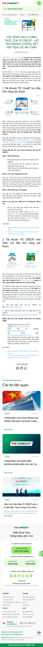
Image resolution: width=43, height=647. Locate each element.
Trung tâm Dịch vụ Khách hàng (27, 297)
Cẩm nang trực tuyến (29, 599)
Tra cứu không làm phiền (10, 617)
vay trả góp (36, 276)
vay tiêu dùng (19, 140)
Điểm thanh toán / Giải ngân (11, 614)
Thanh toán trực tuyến (9, 611)
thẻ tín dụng (15, 214)
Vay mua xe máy (8, 599)
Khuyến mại (26, 605)
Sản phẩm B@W (27, 617)
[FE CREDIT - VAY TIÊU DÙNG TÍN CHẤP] (10, 3)
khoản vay (35, 212)
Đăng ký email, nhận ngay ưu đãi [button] (12, 632)
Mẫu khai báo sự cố (8, 637)
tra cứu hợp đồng (26, 280)
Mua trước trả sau (28, 614)
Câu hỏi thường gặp (29, 597)
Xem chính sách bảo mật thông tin (12, 634)
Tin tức (25, 602)
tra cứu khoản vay (20, 142)
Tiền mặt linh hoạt (8, 597)
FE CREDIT (16, 72)
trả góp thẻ (30, 218)
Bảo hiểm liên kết (28, 611)
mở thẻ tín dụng (30, 140)
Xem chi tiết (8, 429)
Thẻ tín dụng (6, 605)
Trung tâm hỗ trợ (8, 142)
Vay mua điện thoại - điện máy (12, 602)
